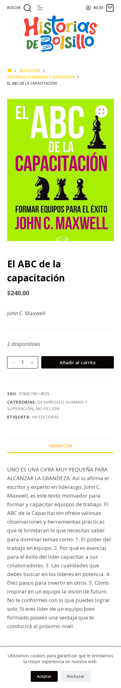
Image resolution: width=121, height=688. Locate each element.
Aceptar (44, 676)
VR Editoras (45, 417)
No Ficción (48, 408)
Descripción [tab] (60, 446)
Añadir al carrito (78, 362)
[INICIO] (9, 70)
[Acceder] (88, 8)
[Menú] (40, 8)
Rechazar (75, 676)
